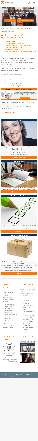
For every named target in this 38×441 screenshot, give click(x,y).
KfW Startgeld (10, 41)
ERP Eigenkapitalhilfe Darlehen (15, 43)
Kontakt (26, 376)
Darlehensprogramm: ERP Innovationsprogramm (21, 51)
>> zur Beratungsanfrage (8, 112)
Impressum (13, 376)
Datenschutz (20, 376)
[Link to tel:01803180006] (29, 4)
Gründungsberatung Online (15, 374)
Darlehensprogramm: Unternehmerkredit (18, 45)
